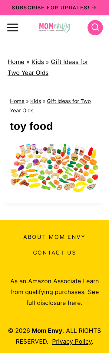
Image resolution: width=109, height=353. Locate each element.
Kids (37, 62)
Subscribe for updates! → (54, 8)
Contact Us (54, 252)
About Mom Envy (54, 237)
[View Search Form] (95, 27)
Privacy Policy (72, 341)
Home (16, 62)
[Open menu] (12, 27)
